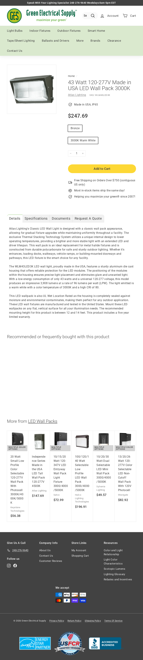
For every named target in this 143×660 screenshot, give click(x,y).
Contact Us (14, 50)
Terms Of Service (113, 620)
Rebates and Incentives (118, 579)
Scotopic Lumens (114, 568)
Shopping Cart (80, 555)
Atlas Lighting (77, 95)
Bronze (75, 128)
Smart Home (96, 30)
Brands (95, 40)
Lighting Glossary (114, 574)
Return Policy (74, 620)
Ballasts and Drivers (55, 40)
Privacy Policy (56, 620)
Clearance (114, 40)
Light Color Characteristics (113, 561)
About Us (45, 550)
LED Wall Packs (42, 421)
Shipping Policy (93, 620)
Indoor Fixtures (39, 30)
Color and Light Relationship (113, 552)
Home (71, 76)
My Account (79, 550)
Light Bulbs (14, 30)
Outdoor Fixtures (69, 30)
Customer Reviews (50, 561)
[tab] (14, 218)
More (80, 40)
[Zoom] (31, 89)
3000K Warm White (83, 140)
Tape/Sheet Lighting (21, 40)
